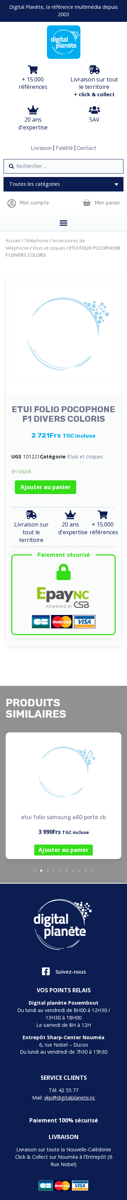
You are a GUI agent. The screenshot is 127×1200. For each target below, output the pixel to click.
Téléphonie (36, 240)
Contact (86, 148)
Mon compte (34, 203)
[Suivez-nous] (45, 971)
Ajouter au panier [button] (63, 850)
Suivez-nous (70, 971)
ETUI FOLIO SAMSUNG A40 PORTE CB (63, 817)
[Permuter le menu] (63, 223)
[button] (35, 871)
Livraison (41, 148)
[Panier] (86, 203)
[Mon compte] (11, 203)
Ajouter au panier (45, 487)
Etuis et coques (49, 248)
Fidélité (64, 148)
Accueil (13, 240)
